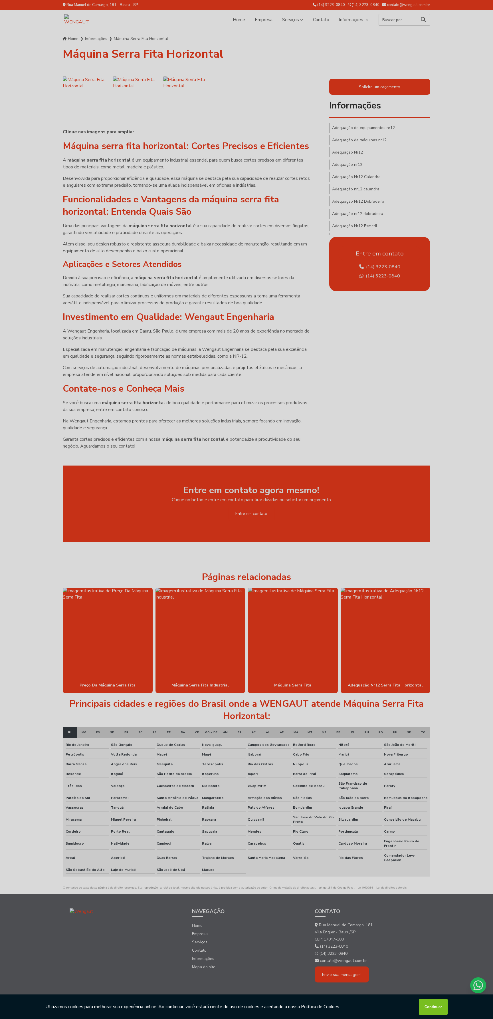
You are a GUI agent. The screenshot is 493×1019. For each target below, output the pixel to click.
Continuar (433, 1007)
